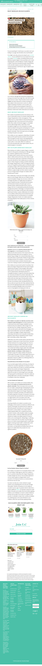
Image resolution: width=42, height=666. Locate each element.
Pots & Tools (25, 5)
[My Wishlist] (36, 5)
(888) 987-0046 (35, 595)
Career (19, 589)
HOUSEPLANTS (10, 4)
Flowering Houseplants (13, 603)
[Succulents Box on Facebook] (33, 611)
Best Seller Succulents (13, 588)
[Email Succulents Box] (35, 613)
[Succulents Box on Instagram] (33, 613)
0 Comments (10, 37)
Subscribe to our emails (21, 533)
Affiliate (19, 608)
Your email (12, 528)
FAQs (33, 587)
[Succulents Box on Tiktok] (36, 613)
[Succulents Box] (7, 1)
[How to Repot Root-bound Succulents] (30, 549)
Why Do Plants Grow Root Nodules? (15, 45)
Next (33, 9)
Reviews (19, 591)
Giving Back (19, 587)
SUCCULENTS (3, 4)
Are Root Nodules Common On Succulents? (17, 47)
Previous (29, 9)
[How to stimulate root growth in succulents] (12, 549)
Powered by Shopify (25, 660)
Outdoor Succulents (13, 596)
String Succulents (12, 592)
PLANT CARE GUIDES (31, 5)
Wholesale (19, 610)
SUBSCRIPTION (16, 4)
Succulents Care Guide (28, 600)
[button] (8, 507)
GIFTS (21, 5)
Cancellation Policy (20, 601)
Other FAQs (19, 606)
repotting (15, 58)
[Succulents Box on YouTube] (35, 611)
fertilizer (18, 489)
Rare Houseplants (12, 605)
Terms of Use (19, 593)
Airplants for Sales (12, 616)
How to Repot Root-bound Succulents (29, 553)
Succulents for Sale (13, 613)
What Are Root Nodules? (13, 44)
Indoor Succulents (12, 594)
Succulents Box (18, 660)
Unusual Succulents (13, 590)
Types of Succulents (28, 605)
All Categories (27, 587)
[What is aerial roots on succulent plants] (21, 549)
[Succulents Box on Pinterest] (37, 611)
